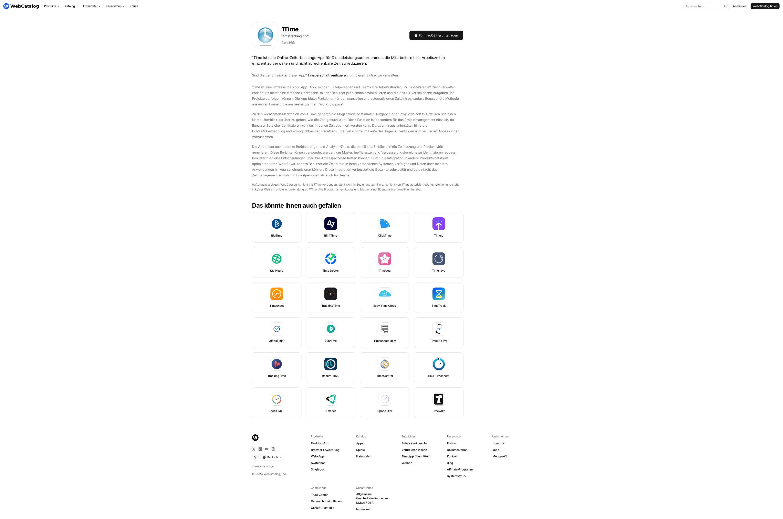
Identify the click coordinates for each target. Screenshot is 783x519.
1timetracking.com (295, 36)
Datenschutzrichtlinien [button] (326, 501)
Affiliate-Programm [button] (460, 469)
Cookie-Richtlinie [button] (322, 507)
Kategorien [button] (363, 456)
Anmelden (740, 6)
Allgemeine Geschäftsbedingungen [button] (372, 496)
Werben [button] (407, 463)
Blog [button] (450, 463)
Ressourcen (114, 6)
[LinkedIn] (260, 449)
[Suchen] (725, 6)
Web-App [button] (317, 456)
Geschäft (288, 43)
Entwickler (90, 6)
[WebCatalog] (255, 437)
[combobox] (272, 457)
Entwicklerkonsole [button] (414, 443)
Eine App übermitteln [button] (416, 456)
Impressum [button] (363, 509)
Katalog (69, 6)
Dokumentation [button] (457, 449)
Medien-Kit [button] (500, 456)
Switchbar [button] (318, 463)
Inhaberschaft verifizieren (328, 75)
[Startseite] (21, 6)
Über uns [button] (498, 443)
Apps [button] (360, 443)
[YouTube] (266, 449)
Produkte (50, 6)
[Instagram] (273, 449)
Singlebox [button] (318, 469)
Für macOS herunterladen (438, 35)
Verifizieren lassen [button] (414, 449)
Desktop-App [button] (320, 443)
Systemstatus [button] (456, 476)
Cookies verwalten (263, 466)
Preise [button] (451, 443)
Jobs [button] (495, 449)
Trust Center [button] (319, 494)
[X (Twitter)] (253, 449)
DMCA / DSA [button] (365, 502)
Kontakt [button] (452, 456)
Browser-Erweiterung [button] (325, 449)
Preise (134, 6)
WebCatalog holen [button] (765, 6)
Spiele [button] (360, 449)
